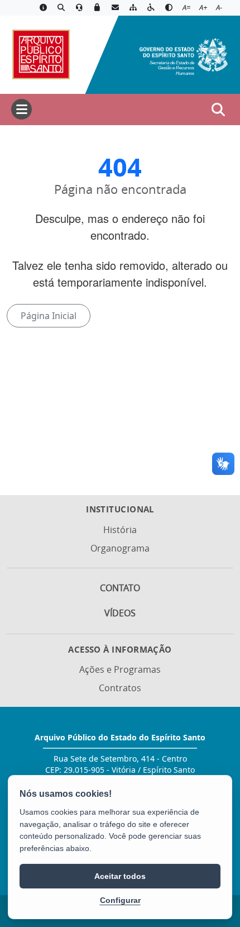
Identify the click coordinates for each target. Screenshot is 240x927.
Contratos (120, 688)
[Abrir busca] (218, 109)
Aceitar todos (120, 876)
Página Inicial (48, 316)
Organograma (120, 548)
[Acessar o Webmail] (115, 7)
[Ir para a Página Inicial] (40, 53)
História (120, 530)
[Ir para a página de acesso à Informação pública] (43, 7)
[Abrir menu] (21, 109)
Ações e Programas (120, 669)
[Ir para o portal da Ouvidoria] (79, 7)
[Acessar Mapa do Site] (132, 7)
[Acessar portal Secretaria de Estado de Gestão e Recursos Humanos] (184, 53)
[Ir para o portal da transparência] (60, 7)
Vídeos (120, 613)
